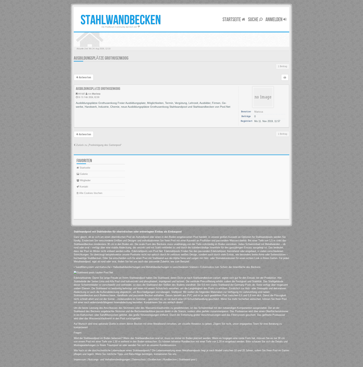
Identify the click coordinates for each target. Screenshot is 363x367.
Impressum (80, 359)
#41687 (81, 93)
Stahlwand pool (187, 359)
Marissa (96, 93)
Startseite (232, 19)
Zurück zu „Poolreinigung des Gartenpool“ (98, 145)
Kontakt (83, 186)
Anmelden (274, 19)
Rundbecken (170, 359)
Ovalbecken (154, 359)
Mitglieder (85, 180)
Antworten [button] (84, 77)
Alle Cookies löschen (90, 193)
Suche (253, 19)
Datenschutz (139, 359)
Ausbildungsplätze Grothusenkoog (101, 58)
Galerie (83, 174)
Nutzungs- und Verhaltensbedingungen (109, 359)
